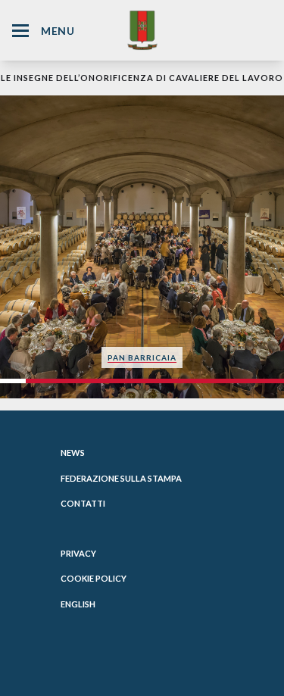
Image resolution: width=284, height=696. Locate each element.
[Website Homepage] (142, 30)
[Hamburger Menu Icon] (20, 30)
